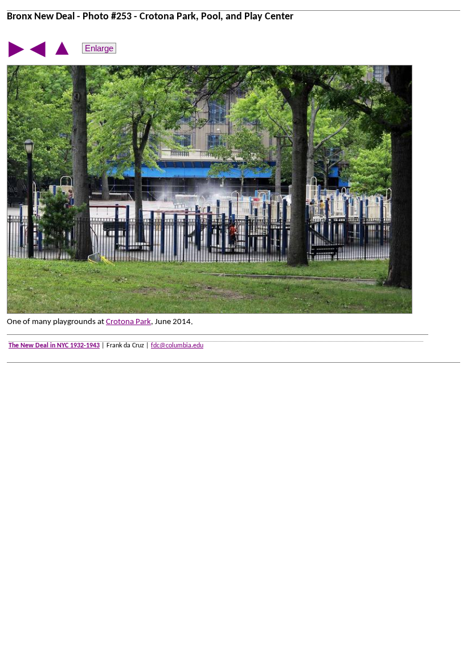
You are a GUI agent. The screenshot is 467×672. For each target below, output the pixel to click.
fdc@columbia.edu (177, 345)
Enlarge (99, 48)
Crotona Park (128, 322)
